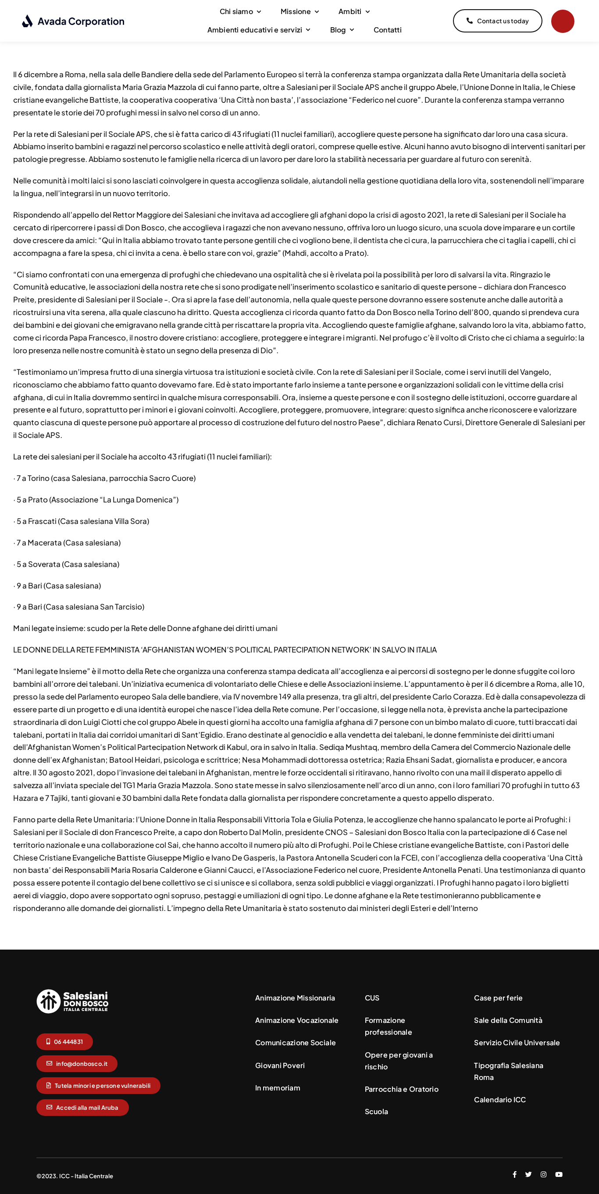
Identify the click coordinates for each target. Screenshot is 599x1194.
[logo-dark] (73, 17)
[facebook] (515, 1174)
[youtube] (559, 1174)
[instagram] (543, 1174)
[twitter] (528, 1174)
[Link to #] (562, 21)
